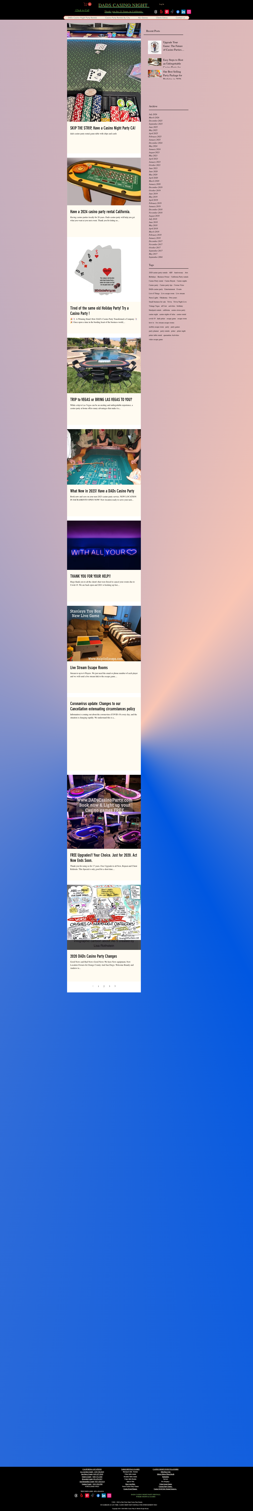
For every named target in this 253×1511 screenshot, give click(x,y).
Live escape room (167, 293)
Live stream (180, 293)
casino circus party (178, 310)
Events (179, 289)
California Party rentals (179, 276)
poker (173, 331)
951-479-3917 (97, 1479)
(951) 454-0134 (100, 1481)
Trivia (169, 301)
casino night (153, 314)
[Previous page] (93, 986)
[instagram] (189, 12)
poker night (181, 331)
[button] (88, 4)
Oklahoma (163, 297)
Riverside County (87, 1479)
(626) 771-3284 (97, 1476)
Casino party (153, 285)
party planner (154, 331)
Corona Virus (179, 285)
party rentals (165, 331)
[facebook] (178, 12)
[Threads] (156, 12)
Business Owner (163, 276)
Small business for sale (157, 301)
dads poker (161, 318)
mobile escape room (156, 327)
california (166, 310)
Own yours (173, 297)
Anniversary (178, 272)
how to (151, 322)
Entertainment (169, 289)
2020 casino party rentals (158, 272)
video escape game (156, 339)
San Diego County (87, 1474)
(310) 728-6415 (99, 1472)
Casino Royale (170, 281)
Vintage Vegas (154, 306)
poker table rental (155, 335)
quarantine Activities (171, 335)
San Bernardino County (87, 1481)
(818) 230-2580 (97, 1484)
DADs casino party (156, 289)
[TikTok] (172, 12)
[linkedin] (183, 12)
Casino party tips (166, 285)
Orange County (86, 1476)
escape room (182, 318)
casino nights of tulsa (167, 314)
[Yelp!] (161, 12)
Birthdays (152, 276)
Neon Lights (153, 297)
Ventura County (87, 1484)
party (167, 327)
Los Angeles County (86, 1472)
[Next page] (115, 986)
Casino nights (182, 281)
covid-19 (152, 318)
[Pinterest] (167, 12)
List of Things (154, 293)
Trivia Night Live (180, 301)
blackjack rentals (155, 310)
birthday (180, 306)
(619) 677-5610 (98, 1474)
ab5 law (164, 306)
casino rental (181, 314)
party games (175, 327)
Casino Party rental (156, 281)
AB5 (170, 272)
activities (172, 306)
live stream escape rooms (165, 322)
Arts (186, 272)
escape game (171, 318)
